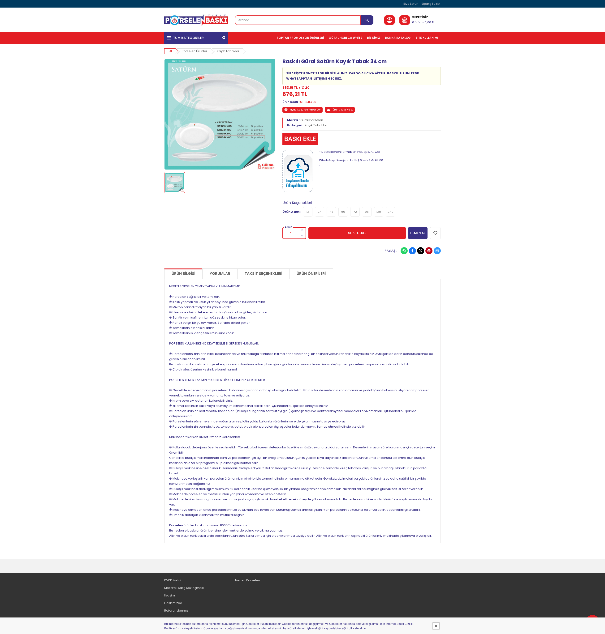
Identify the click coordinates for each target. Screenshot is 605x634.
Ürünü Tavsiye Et (343, 109)
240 (390, 211)
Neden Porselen (247, 580)
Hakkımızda (173, 603)
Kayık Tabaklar (228, 51)
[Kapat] (436, 626)
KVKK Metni (172, 580)
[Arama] (367, 20)
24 (320, 211)
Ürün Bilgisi (183, 273)
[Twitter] (420, 250)
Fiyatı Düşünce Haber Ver (305, 109)
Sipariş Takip (430, 4)
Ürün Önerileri (311, 273)
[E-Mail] (437, 250)
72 (355, 211)
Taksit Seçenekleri (263, 273)
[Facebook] (412, 250)
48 (331, 211)
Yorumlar (220, 273)
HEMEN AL (417, 233)
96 (367, 211)
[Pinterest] (428, 250)
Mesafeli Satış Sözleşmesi (184, 588)
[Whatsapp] (404, 250)
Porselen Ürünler (194, 51)
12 (307, 211)
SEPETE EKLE (357, 233)
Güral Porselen (311, 120)
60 (343, 211)
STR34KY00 (308, 102)
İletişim (169, 595)
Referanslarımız (176, 610)
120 (378, 211)
